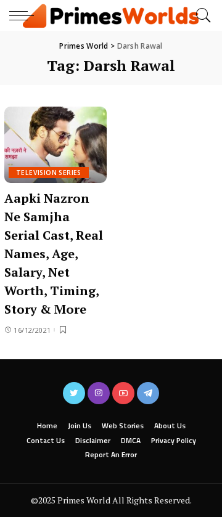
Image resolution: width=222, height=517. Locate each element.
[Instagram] (99, 393)
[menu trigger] (24, 15)
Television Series (48, 172)
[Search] (200, 15)
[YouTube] (123, 393)
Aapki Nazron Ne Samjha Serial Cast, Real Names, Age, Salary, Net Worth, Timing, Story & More (53, 253)
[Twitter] (74, 393)
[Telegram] (148, 393)
